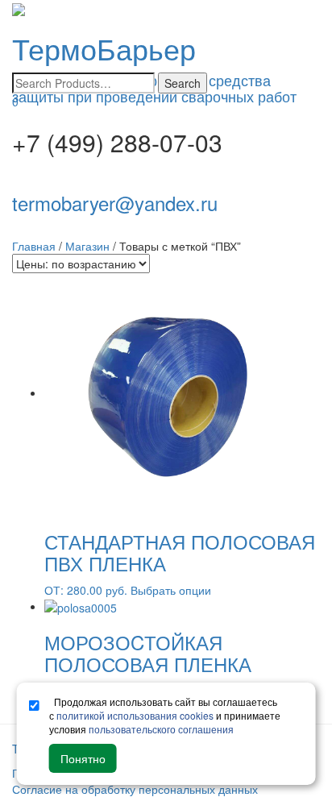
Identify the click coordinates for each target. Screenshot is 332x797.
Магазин (87, 246)
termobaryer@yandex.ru (115, 203)
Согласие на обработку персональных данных (135, 789)
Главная (34, 246)
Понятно (83, 758)
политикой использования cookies (135, 715)
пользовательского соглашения (161, 729)
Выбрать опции (171, 590)
